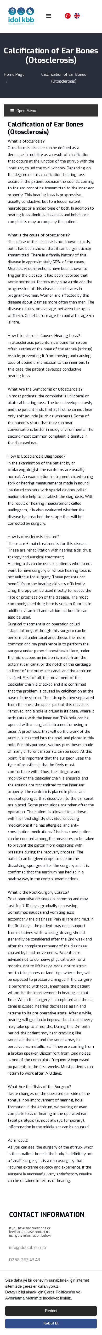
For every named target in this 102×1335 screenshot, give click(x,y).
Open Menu (25, 110)
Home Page (14, 74)
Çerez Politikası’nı (59, 1292)
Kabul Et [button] (51, 1323)
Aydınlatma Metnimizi (23, 1298)
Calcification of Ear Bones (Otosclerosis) (63, 78)
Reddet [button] (51, 1310)
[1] (49, 16)
